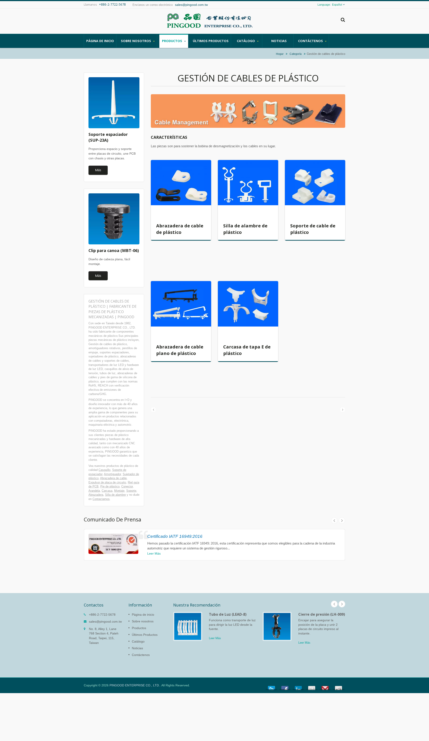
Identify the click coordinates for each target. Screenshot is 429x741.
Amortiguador (112, 474)
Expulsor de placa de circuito (107, 482)
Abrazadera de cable (113, 478)
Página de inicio (100, 41)
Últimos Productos (211, 41)
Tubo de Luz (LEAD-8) (227, 614)
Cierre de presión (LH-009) (321, 614)
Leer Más (154, 553)
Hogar (280, 53)
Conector (127, 486)
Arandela (94, 490)
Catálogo (246, 41)
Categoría (296, 53)
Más (98, 170)
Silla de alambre (115, 494)
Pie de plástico (110, 486)
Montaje (119, 490)
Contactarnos (101, 499)
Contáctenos (311, 41)
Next (342, 520)
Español (337, 4)
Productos (172, 41)
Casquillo (104, 470)
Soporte (131, 490)
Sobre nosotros (136, 41)
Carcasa (107, 490)
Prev (334, 520)
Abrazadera (95, 494)
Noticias (279, 41)
